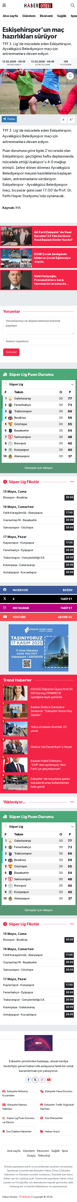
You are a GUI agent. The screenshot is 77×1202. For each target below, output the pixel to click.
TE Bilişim (25, 1197)
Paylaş (11, 119)
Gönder (11, 352)
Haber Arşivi (52, 1131)
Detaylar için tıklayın (39, 468)
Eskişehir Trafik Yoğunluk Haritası (57, 1106)
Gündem (28, 16)
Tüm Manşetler (53, 1118)
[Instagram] (42, 1080)
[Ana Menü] (4, 5)
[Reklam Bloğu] (38, 647)
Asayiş (31, 1155)
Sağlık (61, 16)
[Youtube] (49, 1080)
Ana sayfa (10, 16)
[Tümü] (72, 802)
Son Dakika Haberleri (19, 1131)
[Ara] (73, 5)
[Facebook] (28, 1080)
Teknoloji (44, 1155)
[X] (35, 1080)
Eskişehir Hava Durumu (58, 1091)
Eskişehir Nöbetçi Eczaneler (15, 1093)
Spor (65, 1151)
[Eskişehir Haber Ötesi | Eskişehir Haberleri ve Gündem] (38, 5)
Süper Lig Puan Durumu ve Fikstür (18, 1120)
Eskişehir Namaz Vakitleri (14, 1106)
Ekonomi (46, 16)
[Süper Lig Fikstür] (72, 482)
